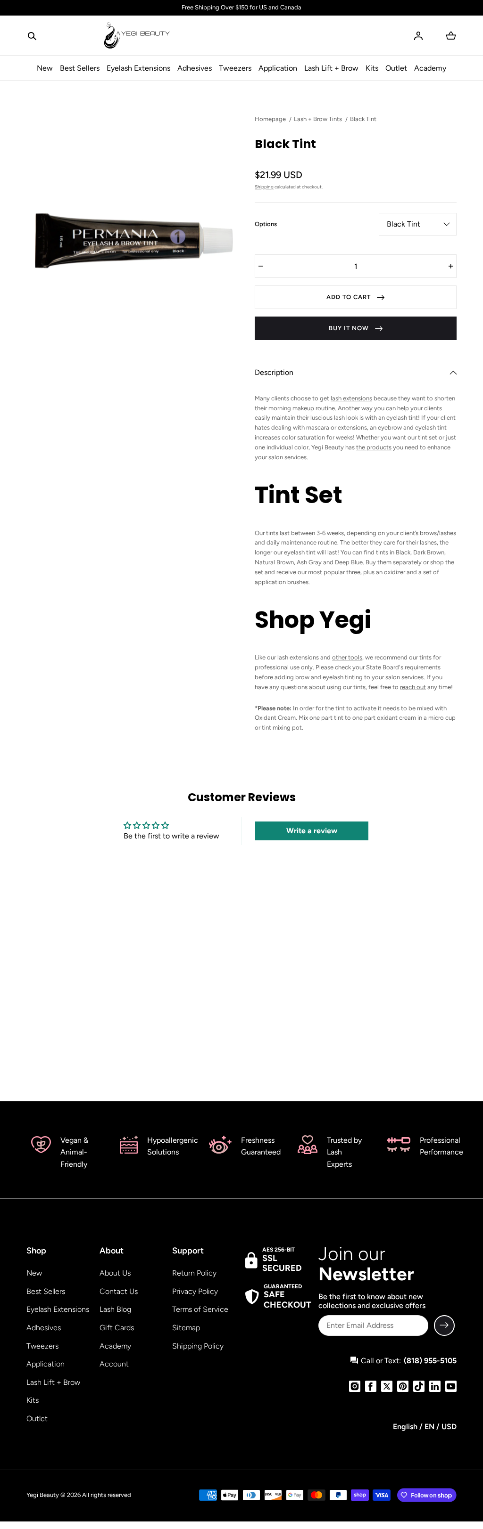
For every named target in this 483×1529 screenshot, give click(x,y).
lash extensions (351, 398)
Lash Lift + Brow (331, 68)
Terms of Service (200, 1309)
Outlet (396, 68)
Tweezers (235, 68)
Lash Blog (115, 1309)
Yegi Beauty (42, 1494)
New (45, 68)
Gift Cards (117, 1327)
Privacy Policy (195, 1291)
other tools (347, 657)
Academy (430, 68)
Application (277, 68)
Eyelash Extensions (138, 68)
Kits (372, 68)
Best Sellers (80, 68)
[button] (32, 36)
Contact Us (119, 1291)
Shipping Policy (198, 1346)
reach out (413, 687)
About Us (115, 1273)
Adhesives (194, 68)
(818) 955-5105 (430, 1360)
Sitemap (186, 1327)
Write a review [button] (311, 830)
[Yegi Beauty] (137, 36)
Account (114, 1363)
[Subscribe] (444, 1325)
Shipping (264, 187)
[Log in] (418, 35)
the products (373, 447)
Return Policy (194, 1273)
